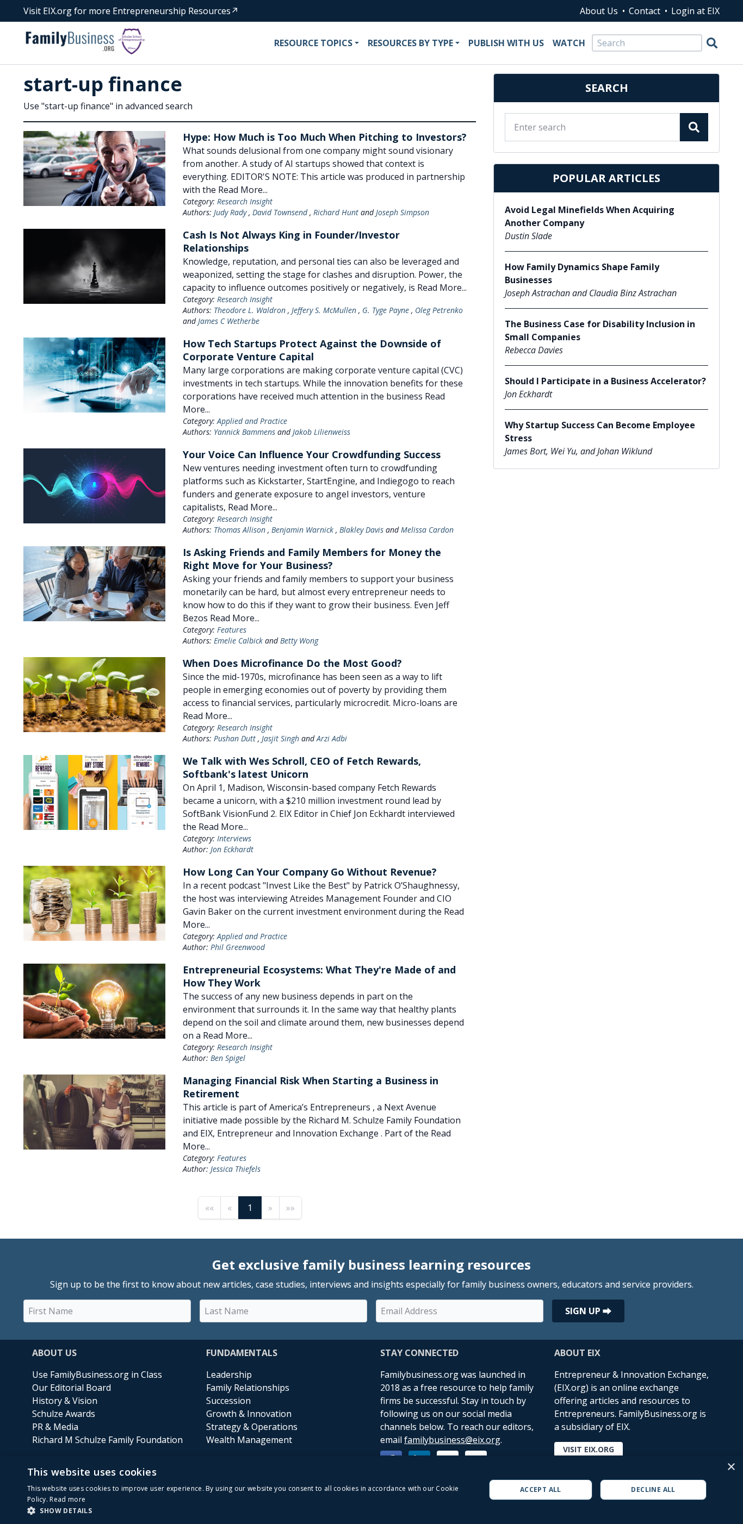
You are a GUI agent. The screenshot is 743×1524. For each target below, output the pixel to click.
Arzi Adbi (332, 738)
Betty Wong (299, 640)
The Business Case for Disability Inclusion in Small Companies (600, 330)
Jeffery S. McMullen (324, 310)
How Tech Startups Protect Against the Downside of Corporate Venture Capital (312, 350)
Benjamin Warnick (302, 529)
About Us (599, 11)
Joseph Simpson (402, 212)
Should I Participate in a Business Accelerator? (605, 381)
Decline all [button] (653, 1489)
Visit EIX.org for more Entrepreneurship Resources (127, 11)
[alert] (371, 1490)
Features (231, 629)
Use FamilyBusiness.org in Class (97, 1375)
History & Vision (64, 1401)
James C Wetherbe (228, 321)
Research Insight (245, 201)
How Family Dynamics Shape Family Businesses (582, 273)
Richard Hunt (335, 212)
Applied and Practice (252, 421)
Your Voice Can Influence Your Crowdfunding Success (312, 454)
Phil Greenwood (237, 947)
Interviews (234, 838)
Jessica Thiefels (235, 1169)
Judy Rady (230, 212)
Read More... (243, 190)
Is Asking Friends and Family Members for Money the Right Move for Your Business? (312, 559)
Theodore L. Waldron (250, 310)
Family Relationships (247, 1388)
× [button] (731, 1467)
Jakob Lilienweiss (321, 432)
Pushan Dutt (235, 738)
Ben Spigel (227, 1058)
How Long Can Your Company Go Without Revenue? (310, 871)
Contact (644, 11)
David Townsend (279, 212)
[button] (249, 1510)
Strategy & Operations (252, 1427)
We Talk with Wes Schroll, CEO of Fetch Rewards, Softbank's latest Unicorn (302, 767)
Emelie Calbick (238, 640)
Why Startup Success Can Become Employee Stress (600, 431)
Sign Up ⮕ (588, 1311)
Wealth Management (249, 1440)
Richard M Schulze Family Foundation (107, 1440)
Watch (569, 43)
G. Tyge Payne (385, 310)
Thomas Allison (239, 529)
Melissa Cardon (427, 529)
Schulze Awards (63, 1414)
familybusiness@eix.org (452, 1440)
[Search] (712, 43)
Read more (67, 1499)
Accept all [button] (540, 1489)
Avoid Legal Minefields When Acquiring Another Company (589, 216)
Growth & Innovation (249, 1414)
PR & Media (55, 1427)
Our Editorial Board (71, 1388)
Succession (228, 1401)
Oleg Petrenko (439, 310)
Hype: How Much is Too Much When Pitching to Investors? (325, 136)
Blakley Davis (361, 529)
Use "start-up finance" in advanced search (108, 106)
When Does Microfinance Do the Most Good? (292, 663)
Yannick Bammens (244, 432)
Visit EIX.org (588, 1449)
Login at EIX (695, 11)
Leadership (229, 1375)
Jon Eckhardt (231, 849)
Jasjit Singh (280, 738)
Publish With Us (506, 43)
